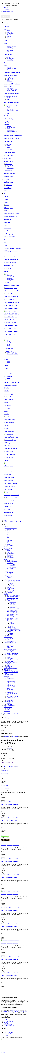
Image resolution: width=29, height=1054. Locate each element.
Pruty (5, 40)
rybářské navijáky (14, 1011)
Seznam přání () (8, 1033)
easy (9, 766)
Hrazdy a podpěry (11, 88)
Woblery (6, 357)
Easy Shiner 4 (10, 278)
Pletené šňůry (10, 60)
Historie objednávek (8, 1032)
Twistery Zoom (8, 348)
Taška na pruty (10, 109)
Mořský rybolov (8, 161)
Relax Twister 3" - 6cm (11, 320)
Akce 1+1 (9, 126)
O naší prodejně (7, 1020)
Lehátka (8, 99)
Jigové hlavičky (8, 265)
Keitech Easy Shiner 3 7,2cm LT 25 (9, 910)
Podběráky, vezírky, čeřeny (12, 72)
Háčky (6, 63)
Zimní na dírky (10, 50)
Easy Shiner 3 (10, 275)
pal (15, 766)
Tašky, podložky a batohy (11, 102)
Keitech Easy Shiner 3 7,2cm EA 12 (9, 959)
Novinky (6, 1035)
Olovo (8, 147)
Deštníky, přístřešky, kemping (13, 135)
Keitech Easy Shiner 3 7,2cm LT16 (9, 894)
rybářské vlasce (4, 1012)
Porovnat (7, 760)
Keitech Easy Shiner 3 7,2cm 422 (9, 975)
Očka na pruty (8, 466)
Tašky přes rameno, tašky (12, 110)
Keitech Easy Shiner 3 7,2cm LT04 (9, 804)
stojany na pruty (23, 1011)
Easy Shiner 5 (10, 280)
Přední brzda (9, 30)
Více (8, 37)
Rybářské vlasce (10, 58)
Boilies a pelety (8, 374)
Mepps (8, 341)
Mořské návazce (10, 165)
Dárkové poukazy (11, 130)
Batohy (8, 106)
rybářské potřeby (15, 1010)
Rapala (8, 344)
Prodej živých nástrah (9, 1025)
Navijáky (6, 26)
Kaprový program (9, 152)
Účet (5, 1031)
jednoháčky (9, 67)
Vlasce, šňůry (8, 54)
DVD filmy (7, 443)
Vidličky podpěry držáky (12, 90)
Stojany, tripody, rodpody (12, 89)
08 (17, 766)
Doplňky (6, 122)
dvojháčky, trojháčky (11, 68)
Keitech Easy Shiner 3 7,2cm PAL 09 (10, 861)
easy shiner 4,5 (10, 279)
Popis (5, 717)
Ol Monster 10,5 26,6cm (12, 354)
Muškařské (9, 36)
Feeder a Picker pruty (12, 46)
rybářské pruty (6, 1011)
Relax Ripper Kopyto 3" (11, 291)
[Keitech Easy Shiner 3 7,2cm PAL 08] (10, 713)
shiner (11, 766)
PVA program (8, 489)
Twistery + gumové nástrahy (12, 248)
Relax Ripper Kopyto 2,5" (12, 285)
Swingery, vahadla (9, 501)
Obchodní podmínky (8, 1021)
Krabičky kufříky (9, 116)
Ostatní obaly (10, 111)
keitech (5, 766)
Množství (3, 758)
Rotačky (8, 345)
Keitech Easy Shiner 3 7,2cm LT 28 (9, 943)
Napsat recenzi (9, 762)
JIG (7, 69)
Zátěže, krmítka (8, 141)
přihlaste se (6, 736)
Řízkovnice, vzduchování (11, 495)
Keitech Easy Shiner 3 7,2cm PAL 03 (10, 845)
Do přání (3, 760)
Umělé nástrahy (8, 399)
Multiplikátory (10, 35)
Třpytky (6, 337)
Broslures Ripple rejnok (11, 259)
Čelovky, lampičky (11, 127)
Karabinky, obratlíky (10, 448)
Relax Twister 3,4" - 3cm (11, 302)
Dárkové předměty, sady (12, 131)
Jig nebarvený (4, 773)
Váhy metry (7, 506)
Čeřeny (8, 77)
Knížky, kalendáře (9, 454)
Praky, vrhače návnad (10, 483)
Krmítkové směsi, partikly (11, 382)
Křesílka (8, 98)
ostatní (8, 362)
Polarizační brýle (9, 477)
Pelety (8, 379)
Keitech (6, 271)
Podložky (9, 107)
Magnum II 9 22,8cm (12, 352)
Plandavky (9, 342)
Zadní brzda (9, 32)
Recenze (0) (6, 718)
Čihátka (8, 128)
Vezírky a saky (10, 79)
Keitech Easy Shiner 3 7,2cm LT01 (9, 926)
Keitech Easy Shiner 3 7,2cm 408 (9, 820)
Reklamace (6, 1022)
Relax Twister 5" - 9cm (11, 331)
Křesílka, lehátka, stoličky (11, 93)
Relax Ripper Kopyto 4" (11, 296)
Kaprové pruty (10, 47)
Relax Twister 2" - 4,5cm (11, 314)
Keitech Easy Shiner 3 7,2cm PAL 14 (10, 877)
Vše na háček (8, 405)
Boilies (8, 378)
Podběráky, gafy (10, 78)
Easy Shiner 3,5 (10, 276)
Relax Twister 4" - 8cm (11, 325)
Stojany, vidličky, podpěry (12, 84)
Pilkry (8, 166)
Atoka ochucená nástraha (11, 254)
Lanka (6, 365)
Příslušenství (9, 81)
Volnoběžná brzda (11, 33)
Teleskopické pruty (11, 48)
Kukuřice (6, 388)
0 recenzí (3, 762)
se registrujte (15, 736)
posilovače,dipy (8, 394)
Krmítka (8, 145)
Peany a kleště (8, 472)
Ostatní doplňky (10, 168)
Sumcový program (9, 173)
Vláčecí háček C (5, 788)
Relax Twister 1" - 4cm (11, 308)
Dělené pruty (10, 44)
